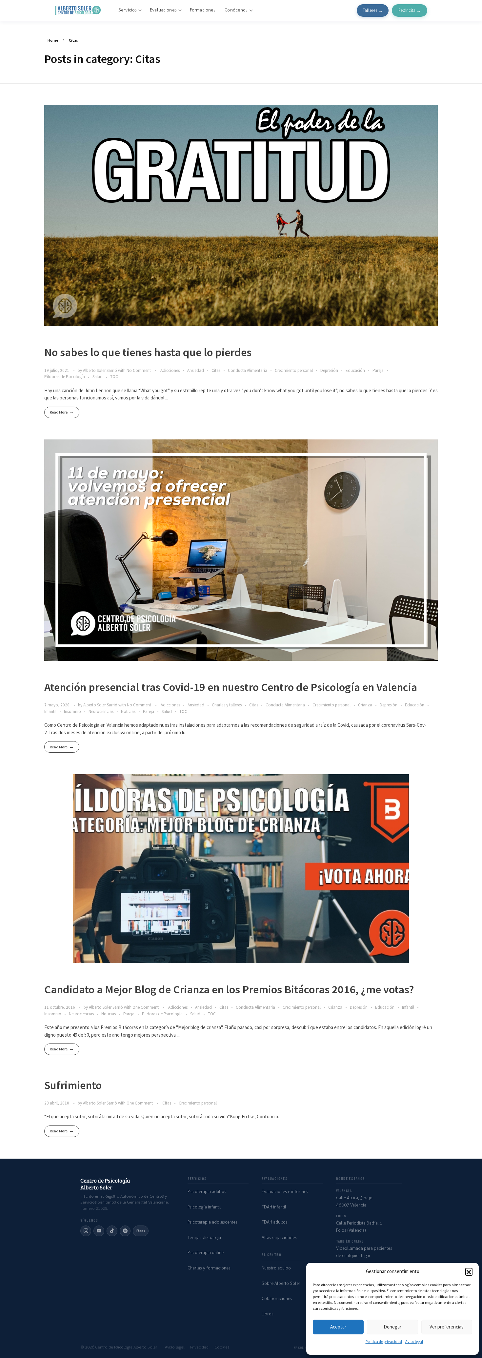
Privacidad (199, 1347)
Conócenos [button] (236, 10)
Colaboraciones (277, 1298)
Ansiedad (195, 370)
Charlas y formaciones (209, 1268)
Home (53, 40)
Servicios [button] (127, 10)
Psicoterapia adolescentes (212, 1222)
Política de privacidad (384, 1341)
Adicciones (170, 370)
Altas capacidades (279, 1237)
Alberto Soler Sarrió (100, 370)
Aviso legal (414, 1341)
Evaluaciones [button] (163, 10)
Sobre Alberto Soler (281, 1283)
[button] (469, 1271)
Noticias (128, 711)
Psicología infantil (204, 1207)
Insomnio (72, 711)
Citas (215, 370)
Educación (355, 370)
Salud (97, 376)
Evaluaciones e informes (285, 1191)
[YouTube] (98, 1231)
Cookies (222, 1347)
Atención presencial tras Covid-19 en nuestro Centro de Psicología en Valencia (230, 687)
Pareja (378, 370)
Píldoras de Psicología (64, 376)
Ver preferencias (447, 1327)
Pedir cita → (409, 10)
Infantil (50, 711)
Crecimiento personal (294, 370)
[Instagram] (85, 1231)
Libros (267, 1313)
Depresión (329, 370)
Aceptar (338, 1327)
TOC (114, 376)
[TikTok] (112, 1231)
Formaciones (202, 10)
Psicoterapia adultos (207, 1191)
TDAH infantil (274, 1207)
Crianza (365, 705)
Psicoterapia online (206, 1252)
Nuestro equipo (276, 1268)
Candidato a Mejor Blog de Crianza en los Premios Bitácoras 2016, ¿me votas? (229, 989)
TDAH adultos (275, 1222)
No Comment (139, 370)
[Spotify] (125, 1231)
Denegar (392, 1327)
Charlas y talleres (227, 705)
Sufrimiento (73, 1085)
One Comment (145, 1007)
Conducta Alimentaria (247, 370)
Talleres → (373, 10)
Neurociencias (101, 711)
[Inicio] (78, 10)
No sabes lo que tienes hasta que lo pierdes (147, 352)
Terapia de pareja (204, 1237)
